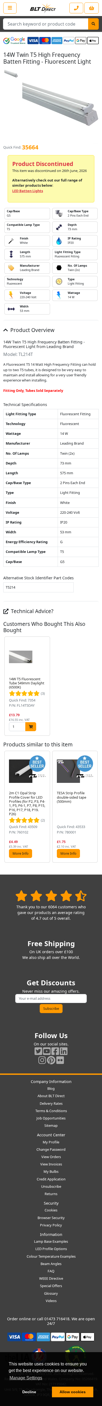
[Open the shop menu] (10, 7)
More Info (21, 853)
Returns (51, 1193)
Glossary (51, 1293)
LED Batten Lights (27, 190)
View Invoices (51, 1164)
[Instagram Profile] (42, 1060)
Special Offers (51, 1285)
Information (51, 1234)
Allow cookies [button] (73, 1392)
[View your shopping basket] (91, 8)
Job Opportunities (51, 1118)
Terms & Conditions (51, 1110)
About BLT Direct (51, 1095)
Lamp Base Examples (51, 1241)
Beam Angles (51, 1263)
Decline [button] (29, 1392)
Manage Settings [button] (26, 1378)
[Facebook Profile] (55, 1051)
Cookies (51, 1210)
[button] (94, 686)
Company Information (51, 1081)
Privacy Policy (51, 1225)
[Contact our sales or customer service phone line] (76, 8)
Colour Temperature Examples (51, 1256)
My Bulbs (51, 1171)
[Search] (93, 24)
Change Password (51, 1149)
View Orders (51, 1156)
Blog (51, 1088)
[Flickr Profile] (60, 1060)
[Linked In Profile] (63, 1051)
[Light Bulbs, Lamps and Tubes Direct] (43, 8)
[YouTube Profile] (47, 1051)
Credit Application (51, 1179)
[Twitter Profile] (38, 1051)
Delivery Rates (51, 1103)
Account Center (51, 1134)
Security (51, 1203)
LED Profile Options (51, 1248)
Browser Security (51, 1217)
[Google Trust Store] (14, 40)
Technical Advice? (31, 611)
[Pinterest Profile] (51, 1060)
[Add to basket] (30, 726)
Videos (51, 1300)
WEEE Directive (51, 1278)
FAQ (51, 1271)
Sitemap (51, 1125)
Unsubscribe (51, 1186)
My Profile (51, 1142)
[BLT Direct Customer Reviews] (51, 895)
